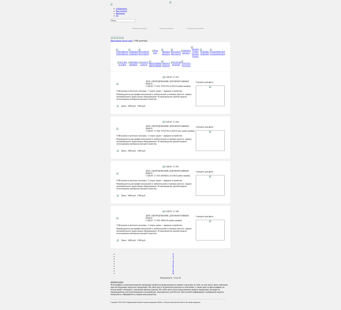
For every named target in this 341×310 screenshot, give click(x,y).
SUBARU (204, 54)
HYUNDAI (144, 54)
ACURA (122, 65)
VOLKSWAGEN (217, 54)
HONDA (133, 65)
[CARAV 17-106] (210, 230)
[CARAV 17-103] (210, 96)
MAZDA (166, 54)
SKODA (186, 53)
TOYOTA (186, 66)
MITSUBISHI (155, 66)
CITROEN (133, 54)
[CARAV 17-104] (210, 140)
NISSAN (166, 66)
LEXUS (143, 65)
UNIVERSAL (122, 54)
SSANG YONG (195, 55)
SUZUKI (176, 65)
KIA (155, 53)
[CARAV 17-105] (210, 185)
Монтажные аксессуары (121, 41)
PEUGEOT (176, 54)
